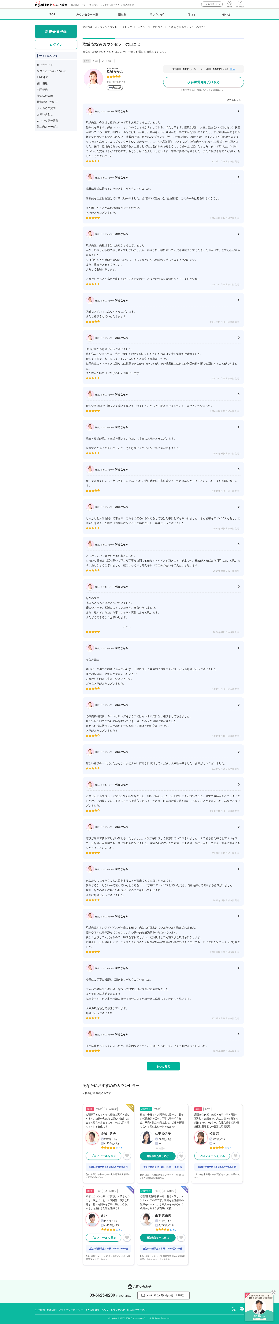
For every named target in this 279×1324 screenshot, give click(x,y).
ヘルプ (105, 1309)
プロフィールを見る (103, 1156)
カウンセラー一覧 (87, 14)
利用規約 (42, 89)
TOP (52, 14)
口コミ (192, 14)
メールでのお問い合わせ (166, 1295)
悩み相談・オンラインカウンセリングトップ (107, 27)
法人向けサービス (212, 4)
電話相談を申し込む (158, 1156)
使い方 (226, 14)
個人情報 (42, 83)
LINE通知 (42, 77)
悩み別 (122, 14)
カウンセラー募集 (47, 120)
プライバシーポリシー (70, 1309)
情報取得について (47, 102)
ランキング (157, 14)
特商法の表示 (45, 95)
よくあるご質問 (46, 108)
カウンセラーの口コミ (150, 27)
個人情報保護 (92, 1309)
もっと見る (163, 1066)
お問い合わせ (45, 114)
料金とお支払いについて (51, 71)
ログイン (56, 44)
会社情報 (40, 1309)
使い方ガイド (45, 65)
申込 (232, 69)
